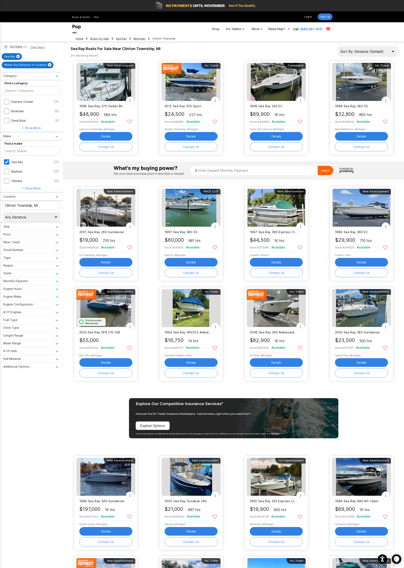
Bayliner (17, 171)
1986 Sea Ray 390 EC (351, 232)
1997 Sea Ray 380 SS (181, 232)
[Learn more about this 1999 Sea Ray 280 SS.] (361, 82)
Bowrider (17, 111)
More (255, 29)
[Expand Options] (130, 100)
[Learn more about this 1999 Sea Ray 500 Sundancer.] (105, 477)
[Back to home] (76, 29)
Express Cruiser (22, 101)
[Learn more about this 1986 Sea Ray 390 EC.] (361, 208)
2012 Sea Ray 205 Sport (183, 106)
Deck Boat (18, 120)
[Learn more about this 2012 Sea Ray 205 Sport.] (191, 82)
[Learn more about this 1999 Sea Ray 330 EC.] (276, 82)
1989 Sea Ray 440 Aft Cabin (357, 501)
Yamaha (16, 181)
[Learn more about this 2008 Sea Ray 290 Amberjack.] (276, 308)
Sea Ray (121, 38)
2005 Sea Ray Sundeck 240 (186, 501)
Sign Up (325, 16)
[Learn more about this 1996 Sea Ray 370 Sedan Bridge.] (105, 82)
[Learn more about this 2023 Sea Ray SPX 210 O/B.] (105, 308)
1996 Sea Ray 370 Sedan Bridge (103, 106)
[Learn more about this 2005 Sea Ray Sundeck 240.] (191, 477)
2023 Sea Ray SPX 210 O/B (99, 332)
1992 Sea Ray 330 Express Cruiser (274, 501)
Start (325, 170)
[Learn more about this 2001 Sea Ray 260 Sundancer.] (105, 208)
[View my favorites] (328, 29)
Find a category (16, 83)
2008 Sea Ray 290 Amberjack (272, 332)
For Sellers (233, 29)
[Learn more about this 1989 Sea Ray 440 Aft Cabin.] (361, 477)
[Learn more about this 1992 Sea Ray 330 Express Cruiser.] (276, 477)
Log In (308, 16)
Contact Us (106, 147)
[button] (382, 559)
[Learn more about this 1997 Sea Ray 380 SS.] (191, 208)
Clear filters (37, 47)
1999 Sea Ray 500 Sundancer (102, 501)
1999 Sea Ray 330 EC (266, 106)
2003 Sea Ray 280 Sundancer (357, 332)
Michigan (139, 38)
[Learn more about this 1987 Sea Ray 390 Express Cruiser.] (276, 208)
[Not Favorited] (129, 121)
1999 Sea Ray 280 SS (351, 106)
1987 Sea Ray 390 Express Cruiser (274, 232)
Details (106, 136)
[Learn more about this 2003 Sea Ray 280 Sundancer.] (361, 308)
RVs (96, 17)
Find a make (13, 143)
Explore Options (152, 426)
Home (79, 38)
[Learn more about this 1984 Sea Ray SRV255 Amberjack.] (191, 308)
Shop (215, 29)
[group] (12, 56)
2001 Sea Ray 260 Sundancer (101, 232)
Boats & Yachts (81, 17)
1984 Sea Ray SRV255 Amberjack (188, 332)
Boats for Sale (99, 38)
